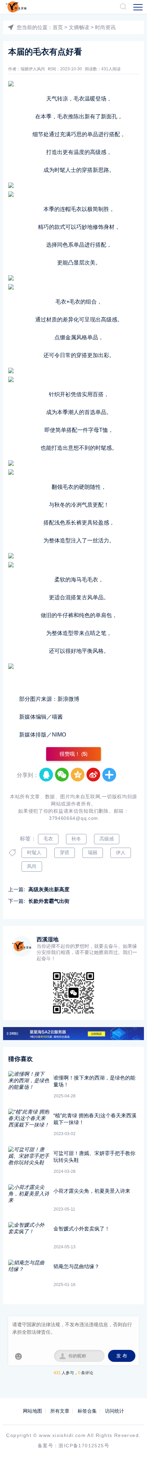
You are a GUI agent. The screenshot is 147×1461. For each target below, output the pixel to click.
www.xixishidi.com (62, 1435)
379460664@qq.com (73, 818)
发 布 (121, 1355)
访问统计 (114, 1411)
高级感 (106, 838)
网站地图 (32, 1411)
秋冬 (76, 838)
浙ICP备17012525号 (83, 1445)
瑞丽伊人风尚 (33, 69)
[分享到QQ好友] (46, 775)
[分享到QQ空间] (78, 775)
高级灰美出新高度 (48, 889)
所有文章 (59, 1411)
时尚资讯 (105, 27)
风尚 (32, 866)
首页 (58, 27)
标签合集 (87, 1411)
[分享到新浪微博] (93, 775)
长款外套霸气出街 (48, 901)
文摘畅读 (79, 27)
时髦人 (34, 852)
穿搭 (64, 852)
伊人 (120, 852)
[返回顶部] (132, 1446)
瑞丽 (92, 852)
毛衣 (48, 838)
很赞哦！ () (73, 754)
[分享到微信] (62, 775)
